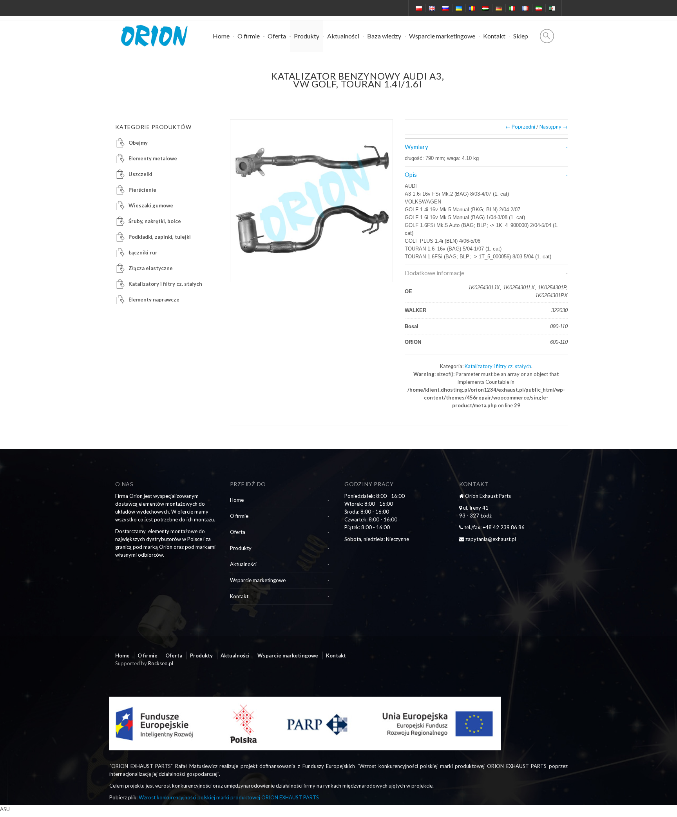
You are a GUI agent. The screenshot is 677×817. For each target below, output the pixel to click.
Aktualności (343, 36)
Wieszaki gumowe (151, 205)
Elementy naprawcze (154, 299)
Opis (411, 174)
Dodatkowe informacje (434, 272)
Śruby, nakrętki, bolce (155, 221)
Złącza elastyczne (151, 268)
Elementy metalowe (153, 158)
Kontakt (494, 36)
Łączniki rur (143, 252)
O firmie (248, 36)
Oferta (277, 36)
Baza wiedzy (384, 36)
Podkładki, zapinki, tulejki (160, 237)
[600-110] (311, 200)
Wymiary (416, 146)
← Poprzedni (520, 126)
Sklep (520, 36)
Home (221, 36)
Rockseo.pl (160, 663)
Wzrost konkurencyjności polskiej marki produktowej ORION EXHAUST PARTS (229, 797)
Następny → (553, 126)
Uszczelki (140, 174)
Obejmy (138, 143)
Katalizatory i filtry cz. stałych (498, 366)
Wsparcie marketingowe (442, 36)
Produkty (306, 36)
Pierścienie (142, 190)
